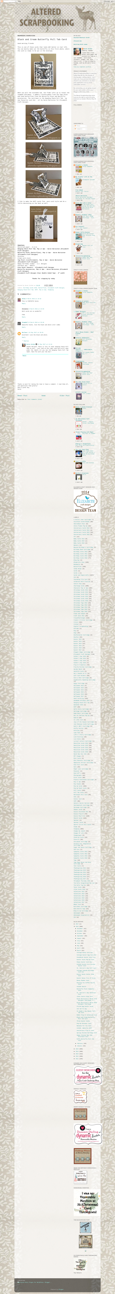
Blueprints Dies (79, 562)
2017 (77, 924)
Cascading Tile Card (80, 579)
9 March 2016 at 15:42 (33, 298)
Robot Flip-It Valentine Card (87, 1015)
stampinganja (80, 361)
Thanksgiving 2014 (80, 872)
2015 (77, 1049)
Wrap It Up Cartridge (81, 911)
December (80, 928)
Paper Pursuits (81, 311)
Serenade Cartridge (80, 807)
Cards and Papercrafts (81, 575)
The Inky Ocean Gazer (83, 382)
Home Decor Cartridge (81, 713)
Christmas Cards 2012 (81, 592)
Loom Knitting (78, 737)
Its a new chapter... (83, 228)
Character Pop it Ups (81, 588)
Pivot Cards (78, 777)
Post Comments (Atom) (35, 399)
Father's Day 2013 (80, 656)
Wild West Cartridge (80, 906)
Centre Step (78, 583)
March (79, 950)
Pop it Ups (42, 290)
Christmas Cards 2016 (81, 600)
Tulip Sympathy (87, 166)
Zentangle (77, 913)
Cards (75, 571)
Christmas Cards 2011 (81, 590)
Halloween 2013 (79, 687)
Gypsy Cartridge (79, 683)
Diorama (76, 628)
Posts (78, 126)
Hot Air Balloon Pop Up (81, 715)
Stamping (51, 290)
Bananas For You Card (84, 1026)
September (80, 936)
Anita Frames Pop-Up (80, 526)
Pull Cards (77, 790)
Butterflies (42, 288)
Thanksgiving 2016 (80, 876)
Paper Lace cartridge (81, 769)
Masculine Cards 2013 (81, 745)
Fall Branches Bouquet (87, 340)
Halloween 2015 (79, 692)
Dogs (75, 633)
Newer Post (22, 396)
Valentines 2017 (79, 902)
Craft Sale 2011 (79, 616)
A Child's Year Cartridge (82, 519)
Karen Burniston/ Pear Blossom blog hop (88, 235)
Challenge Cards (79, 586)
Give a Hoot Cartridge (81, 677)
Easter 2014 (78, 643)
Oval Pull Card (79, 764)
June (79, 943)
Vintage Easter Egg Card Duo (86, 955)
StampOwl (25, 322)
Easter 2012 (78, 639)
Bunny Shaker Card (83, 980)
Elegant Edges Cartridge (82, 652)
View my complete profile (82, 67)
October (80, 933)
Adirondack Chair (79, 524)
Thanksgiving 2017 (80, 879)
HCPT (36, 290)
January (80, 1046)
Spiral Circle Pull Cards (82, 824)
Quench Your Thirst (82, 191)
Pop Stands (77, 784)
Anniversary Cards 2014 (81, 530)
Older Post (65, 396)
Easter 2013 (78, 641)
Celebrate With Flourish (82, 581)
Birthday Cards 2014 (80, 554)
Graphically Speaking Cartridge (84, 680)
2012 (77, 1056)
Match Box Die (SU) (80, 754)
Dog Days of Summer (88, 433)
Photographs (78, 775)
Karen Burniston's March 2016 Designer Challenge (87, 1003)
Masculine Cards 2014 (81, 747)
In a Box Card (78, 720)
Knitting (76, 730)
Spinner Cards (78, 822)
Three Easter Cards (83, 1021)
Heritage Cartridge (80, 711)
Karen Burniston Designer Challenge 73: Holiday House (85, 198)
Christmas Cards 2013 (81, 594)
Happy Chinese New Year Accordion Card (85, 1036)
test (77, 335)
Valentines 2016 (79, 900)
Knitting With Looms (80, 44)
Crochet (76, 624)
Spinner (76, 820)
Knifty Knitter (79, 728)
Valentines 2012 (79, 891)
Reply (24, 303)
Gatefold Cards (79, 671)
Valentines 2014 (79, 896)
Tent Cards (77, 866)
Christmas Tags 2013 (80, 605)
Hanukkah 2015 (78, 705)
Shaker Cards (78, 809)
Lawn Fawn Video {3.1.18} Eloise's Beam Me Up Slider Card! (88, 453)
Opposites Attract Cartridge (83, 762)
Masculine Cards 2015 (81, 749)
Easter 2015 (78, 645)
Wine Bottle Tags (79, 908)
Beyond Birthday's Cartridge (83, 547)
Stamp (75, 826)
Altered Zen (78, 41)
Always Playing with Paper (85, 432)
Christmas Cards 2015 (81, 598)
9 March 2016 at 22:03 (36, 309)
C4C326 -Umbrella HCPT (84, 1028)
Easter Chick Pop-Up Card (85, 959)
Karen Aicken (30, 344)
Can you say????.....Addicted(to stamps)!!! (84, 350)
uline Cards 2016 (79, 889)
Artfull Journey (81, 392)
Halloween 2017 (79, 696)
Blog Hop (76, 560)
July (79, 940)
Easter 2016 (78, 648)
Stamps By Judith (79, 831)
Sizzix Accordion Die (81, 811)
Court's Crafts (81, 461)
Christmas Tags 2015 (80, 609)
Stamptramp (79, 244)
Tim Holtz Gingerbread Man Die (84, 883)
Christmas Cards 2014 (81, 596)
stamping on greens (82, 301)
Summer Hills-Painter (83, 232)
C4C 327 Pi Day (82, 1009)
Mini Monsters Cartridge (82, 760)
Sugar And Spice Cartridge (83, 847)
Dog (75, 630)
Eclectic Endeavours (82, 337)
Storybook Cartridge (80, 841)
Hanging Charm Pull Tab (25, 290)
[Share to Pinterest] (52, 285)
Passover (76, 771)
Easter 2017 (78, 650)
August (79, 938)
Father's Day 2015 (80, 660)
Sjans (84, 408)
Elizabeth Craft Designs (56, 288)
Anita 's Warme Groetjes (84, 407)
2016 (77, 926)
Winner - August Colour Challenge (88, 422)
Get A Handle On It (80, 673)
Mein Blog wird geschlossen (85, 445)
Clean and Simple (79, 613)
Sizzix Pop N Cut (79, 816)
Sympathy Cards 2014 (80, 854)
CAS (75, 577)
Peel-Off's (77, 773)
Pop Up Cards (78, 786)
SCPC (75, 801)
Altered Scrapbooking (83, 256)
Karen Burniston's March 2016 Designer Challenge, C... (87, 999)
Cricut (76, 622)
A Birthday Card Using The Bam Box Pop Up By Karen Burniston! (88, 207)
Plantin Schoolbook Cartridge (84, 779)
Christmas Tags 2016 (80, 611)
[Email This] (45, 285)
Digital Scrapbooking (81, 626)
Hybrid (76, 717)
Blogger (61, 1289)
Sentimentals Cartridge (81, 805)
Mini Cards (77, 758)
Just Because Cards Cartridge (84, 724)
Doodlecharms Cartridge (81, 635)
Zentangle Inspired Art (81, 915)
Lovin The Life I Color (83, 203)
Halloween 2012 (79, 685)
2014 (77, 1051)
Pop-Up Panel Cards (80, 788)
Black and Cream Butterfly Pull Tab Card (86, 1018)
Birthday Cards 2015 (80, 556)
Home (44, 396)
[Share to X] (48, 285)
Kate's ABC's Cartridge (81, 726)
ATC (75, 536)
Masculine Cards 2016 (81, 752)
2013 (77, 1054)
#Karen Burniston (81, 195)
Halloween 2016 (79, 694)
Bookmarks (77, 564)
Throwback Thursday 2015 (82, 881)
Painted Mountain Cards (81, 37)
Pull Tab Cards (79, 792)
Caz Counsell (80, 226)
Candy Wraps (78, 568)
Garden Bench (78, 669)
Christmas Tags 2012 (80, 603)
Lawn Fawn (77, 732)
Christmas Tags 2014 (80, 607)
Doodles (76, 637)
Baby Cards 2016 (79, 543)
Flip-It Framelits (80, 665)
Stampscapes (78, 835)
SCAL (75, 797)
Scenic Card (78, 799)
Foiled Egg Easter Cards (85, 1006)
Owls (75, 767)
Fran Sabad (79, 190)
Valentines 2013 (79, 893)
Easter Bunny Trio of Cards (86, 978)
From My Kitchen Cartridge (83, 667)
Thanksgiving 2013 (80, 870)
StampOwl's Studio (82, 165)
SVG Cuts (76, 849)
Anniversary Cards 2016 (81, 534)
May (78, 945)
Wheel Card (77, 904)
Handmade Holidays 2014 (81, 700)
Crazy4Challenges (79, 618)
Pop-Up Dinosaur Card (84, 1023)
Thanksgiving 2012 (80, 868)
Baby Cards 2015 (79, 541)
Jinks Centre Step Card (85, 996)
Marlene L (25, 332)
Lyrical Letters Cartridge (83, 741)
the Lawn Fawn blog (82, 449)
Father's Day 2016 (80, 662)
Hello (84, 474)
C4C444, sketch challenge (87, 363)
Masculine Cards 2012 (81, 743)
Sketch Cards (78, 818)
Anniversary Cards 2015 (81, 532)
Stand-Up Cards (79, 837)
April (79, 948)
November (80, 931)
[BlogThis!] (47, 285)
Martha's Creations (82, 473)
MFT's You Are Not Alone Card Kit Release (88, 314)
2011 (77, 1058)
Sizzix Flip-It (79, 814)
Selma (24, 298)
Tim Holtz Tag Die (80, 885)
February (80, 1043)
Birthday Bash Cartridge (82, 549)
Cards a (76, 573)
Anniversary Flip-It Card (85, 1030)
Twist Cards (78, 887)
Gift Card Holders (80, 675)
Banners (76, 545)
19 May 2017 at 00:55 (36, 332)
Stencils (76, 839)
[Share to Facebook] (50, 285)
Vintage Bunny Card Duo (85, 952)
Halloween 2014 (79, 690)
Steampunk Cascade (88, 179)
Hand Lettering (79, 698)
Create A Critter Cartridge (83, 620)
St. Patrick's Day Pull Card (86, 968)
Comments (79, 129)
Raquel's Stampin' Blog (83, 215)
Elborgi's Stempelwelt (83, 444)
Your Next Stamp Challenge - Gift (88, 217)
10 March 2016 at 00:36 (36, 322)
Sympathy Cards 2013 (80, 851)
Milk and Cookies (88, 463)
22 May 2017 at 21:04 (45, 344)
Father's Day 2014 (80, 658)
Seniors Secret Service (81, 803)
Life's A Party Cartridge (82, 734)
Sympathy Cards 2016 (80, 858)
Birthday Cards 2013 (80, 551)
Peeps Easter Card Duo (84, 962)
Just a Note (86, 393)
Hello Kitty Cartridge (81, 709)
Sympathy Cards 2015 (80, 856)
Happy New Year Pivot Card (87, 258)
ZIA (75, 917)
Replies (26, 341)
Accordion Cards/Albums (81, 521)
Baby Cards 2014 (79, 539)
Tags (75, 860)
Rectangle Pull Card (80, 794)
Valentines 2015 (79, 898)
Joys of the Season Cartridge (84, 722)
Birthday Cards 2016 (30, 288)
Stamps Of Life (79, 833)
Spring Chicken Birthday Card (87, 1033)
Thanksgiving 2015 (80, 874)
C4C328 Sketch (81, 986)
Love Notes (77, 739)
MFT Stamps (77, 756)
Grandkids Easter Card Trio (86, 957)
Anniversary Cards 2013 (81, 528)
